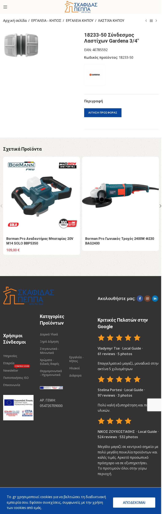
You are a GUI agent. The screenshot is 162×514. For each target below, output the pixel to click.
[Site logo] (81, 6)
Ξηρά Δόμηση (49, 341)
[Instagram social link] (147, 298)
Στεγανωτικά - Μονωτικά (49, 350)
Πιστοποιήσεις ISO (16, 378)
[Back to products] (151, 21)
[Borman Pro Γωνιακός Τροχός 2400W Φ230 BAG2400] (120, 195)
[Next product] (156, 21)
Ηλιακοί (74, 368)
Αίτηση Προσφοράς (102, 112)
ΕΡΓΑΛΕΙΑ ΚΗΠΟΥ (79, 20)
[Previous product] (146, 21)
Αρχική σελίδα (15, 20)
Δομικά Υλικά (49, 334)
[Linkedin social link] (155, 298)
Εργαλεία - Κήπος (76, 359)
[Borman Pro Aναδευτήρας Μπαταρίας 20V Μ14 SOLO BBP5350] (41, 195)
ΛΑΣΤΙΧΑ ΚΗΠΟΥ (111, 20)
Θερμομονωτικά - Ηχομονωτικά (51, 373)
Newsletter (16, 369)
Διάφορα (75, 375)
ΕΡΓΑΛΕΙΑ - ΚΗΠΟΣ (46, 20)
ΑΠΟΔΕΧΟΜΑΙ (134, 502)
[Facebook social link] (140, 298)
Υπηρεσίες (10, 356)
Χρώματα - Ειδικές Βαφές (49, 362)
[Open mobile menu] (5, 7)
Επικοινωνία (11, 385)
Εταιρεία (8, 363)
